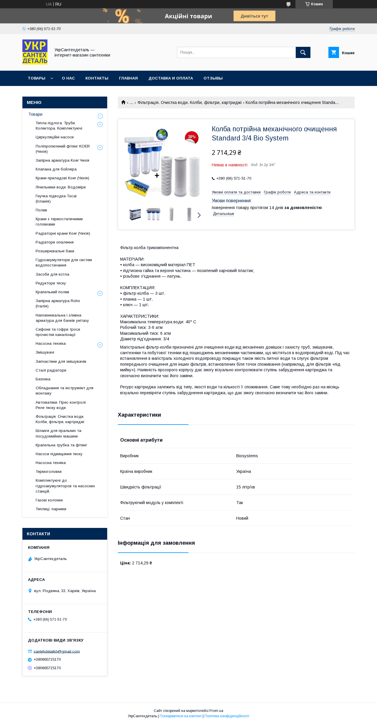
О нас (68, 78)
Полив (41, 210)
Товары (36, 78)
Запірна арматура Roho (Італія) (58, 303)
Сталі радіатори (51, 370)
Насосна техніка (51, 343)
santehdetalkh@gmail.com (57, 651)
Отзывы (213, 78)
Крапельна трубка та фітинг (61, 445)
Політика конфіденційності (226, 716)
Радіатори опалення (55, 242)
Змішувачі (45, 352)
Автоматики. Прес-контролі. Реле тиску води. (61, 405)
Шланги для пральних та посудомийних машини (58, 433)
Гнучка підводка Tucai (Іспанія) (56, 198)
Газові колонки (49, 500)
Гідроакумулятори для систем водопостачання (64, 262)
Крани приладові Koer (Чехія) (62, 178)
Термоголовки (49, 471)
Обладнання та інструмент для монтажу (64, 390)
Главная (128, 78)
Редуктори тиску (51, 283)
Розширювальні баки (55, 251)
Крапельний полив (52, 292)
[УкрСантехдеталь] (34, 63)
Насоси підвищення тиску (59, 454)
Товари (35, 114)
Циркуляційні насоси (55, 137)
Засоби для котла (52, 274)
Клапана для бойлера (56, 169)
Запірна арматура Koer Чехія (62, 160)
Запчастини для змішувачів (61, 361)
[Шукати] (303, 52)
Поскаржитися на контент (181, 716)
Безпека (43, 379)
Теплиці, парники (51, 509)
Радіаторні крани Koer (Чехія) (63, 233)
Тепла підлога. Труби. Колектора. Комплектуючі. (59, 125)
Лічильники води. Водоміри (61, 187)
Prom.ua (216, 711)
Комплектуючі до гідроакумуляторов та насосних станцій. (65, 485)
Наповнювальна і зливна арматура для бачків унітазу (62, 318)
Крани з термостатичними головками (59, 221)
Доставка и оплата (170, 78)
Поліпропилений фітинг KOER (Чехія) (63, 149)
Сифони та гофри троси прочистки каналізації (58, 332)
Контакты (96, 78)
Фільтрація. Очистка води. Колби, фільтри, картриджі (190, 102)
